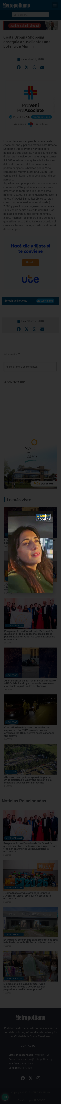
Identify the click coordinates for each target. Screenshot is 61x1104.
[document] (30, 552)
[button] (48, 516)
